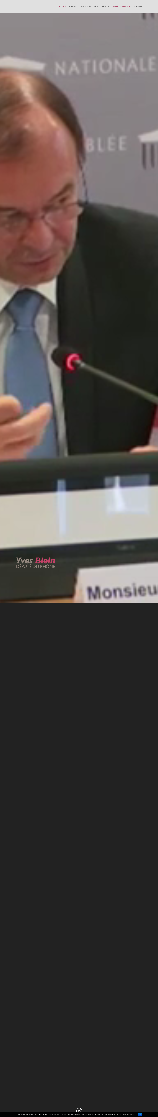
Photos (105, 7)
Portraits (73, 7)
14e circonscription (121, 7)
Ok (140, 1114)
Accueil (62, 7)
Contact (138, 7)
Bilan (96, 7)
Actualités (86, 7)
